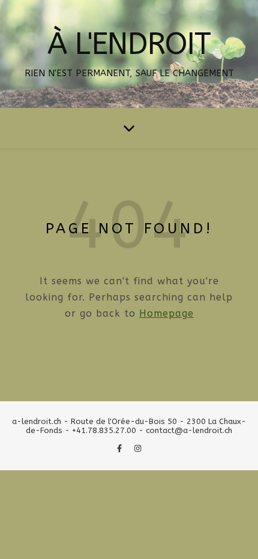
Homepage (166, 313)
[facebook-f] (120, 448)
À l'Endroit (129, 44)
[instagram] (137, 448)
